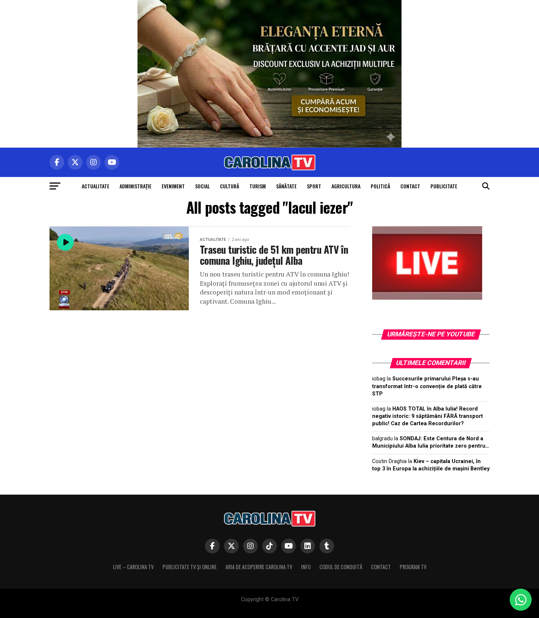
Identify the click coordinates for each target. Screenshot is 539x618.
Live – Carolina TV (133, 567)
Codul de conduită (340, 567)
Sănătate (286, 186)
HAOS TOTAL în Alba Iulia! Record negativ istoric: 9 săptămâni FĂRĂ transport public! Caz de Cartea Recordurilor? (427, 416)
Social (202, 186)
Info (306, 567)
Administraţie (135, 186)
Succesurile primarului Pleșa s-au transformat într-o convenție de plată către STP (427, 386)
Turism (257, 186)
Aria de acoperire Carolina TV (258, 567)
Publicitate (443, 186)
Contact (410, 186)
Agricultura (345, 186)
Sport (314, 186)
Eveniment (173, 186)
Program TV (413, 567)
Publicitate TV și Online (189, 567)
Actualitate (95, 186)
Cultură (229, 186)
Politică (380, 186)
